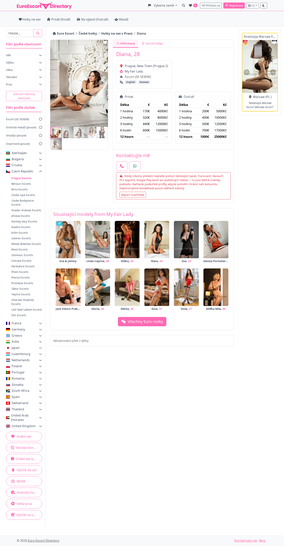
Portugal (18, 372)
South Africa (20, 390)
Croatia (17, 165)
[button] (162, 5)
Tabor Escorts (20, 288)
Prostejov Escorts (22, 283)
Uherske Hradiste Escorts (22, 302)
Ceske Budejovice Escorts (22, 202)
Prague (130, 66)
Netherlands (21, 360)
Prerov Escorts (20, 277)
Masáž (123, 19)
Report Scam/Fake (132, 195)
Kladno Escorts (21, 227)
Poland (17, 366)
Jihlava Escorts (20, 216)
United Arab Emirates (20, 417)
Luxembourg (21, 354)
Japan (16, 348)
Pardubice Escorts (23, 266)
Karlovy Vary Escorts (24, 221)
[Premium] (245, 43)
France (16, 323)
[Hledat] (183, 5)
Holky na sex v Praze (117, 33)
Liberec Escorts (21, 238)
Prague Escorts (21, 178)
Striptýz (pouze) (16, 135)
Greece (17, 335)
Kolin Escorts (19, 232)
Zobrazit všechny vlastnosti (24, 96)
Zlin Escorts (18, 315)
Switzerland (20, 403)
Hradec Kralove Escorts (26, 210)
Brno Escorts (19, 189)
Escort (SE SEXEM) (17, 119)
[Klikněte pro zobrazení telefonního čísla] (122, 166)
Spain (16, 397)
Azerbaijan (19, 153)
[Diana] (56, 132)
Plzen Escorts (19, 272)
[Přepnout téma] (263, 6)
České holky (88, 33)
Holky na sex (31, 19)
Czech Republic (22, 171)
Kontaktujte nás (246, 540)
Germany (18, 329)
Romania (18, 378)
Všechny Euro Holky (145, 321)
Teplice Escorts (21, 294)
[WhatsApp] (134, 166)
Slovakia (17, 384)
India (15, 341)
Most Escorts (19, 249)
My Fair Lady (134, 71)
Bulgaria (18, 159)
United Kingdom (24, 426)
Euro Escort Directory (43, 540)
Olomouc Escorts (22, 255)
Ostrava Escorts (21, 260)
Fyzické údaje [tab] (154, 43)
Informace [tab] (127, 43)
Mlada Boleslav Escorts (26, 244)
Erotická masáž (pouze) (21, 127)
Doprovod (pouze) (18, 144)
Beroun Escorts (21, 184)
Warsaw (259, 97)
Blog (262, 540)
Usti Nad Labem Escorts (26, 309)
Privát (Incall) (60, 19)
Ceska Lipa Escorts (23, 195)
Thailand (18, 409)
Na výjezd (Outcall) (94, 19)
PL (268, 97)
